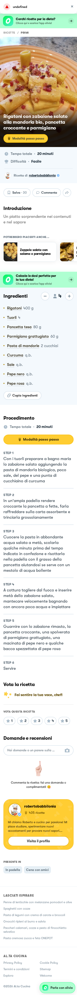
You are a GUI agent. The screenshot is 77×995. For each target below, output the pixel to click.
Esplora (8, 975)
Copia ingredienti (25, 395)
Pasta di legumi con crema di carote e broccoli (34, 915)
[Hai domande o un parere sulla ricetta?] (34, 750)
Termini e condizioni (16, 969)
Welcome (46, 975)
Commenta (49, 193)
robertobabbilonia (42, 175)
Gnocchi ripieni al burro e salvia (24, 921)
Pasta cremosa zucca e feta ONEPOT (28, 938)
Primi (25, 32)
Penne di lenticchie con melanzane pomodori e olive (37, 902)
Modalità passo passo (28, 138)
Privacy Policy (12, 962)
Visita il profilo (38, 841)
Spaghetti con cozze (16, 908)
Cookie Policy (49, 962)
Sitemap (45, 969)
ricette (9, 32)
